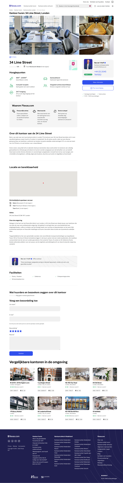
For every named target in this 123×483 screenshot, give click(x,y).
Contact (107, 2)
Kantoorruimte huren (30, 6)
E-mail (11, 315)
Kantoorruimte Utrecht (81, 468)
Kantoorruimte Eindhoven (82, 460)
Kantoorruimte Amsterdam (62, 440)
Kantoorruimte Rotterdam (82, 462)
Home (11, 10)
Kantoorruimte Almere (81, 448)
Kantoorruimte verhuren (45, 6)
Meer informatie (98, 82)
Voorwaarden (21, 446)
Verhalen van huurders (97, 2)
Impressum (100, 460)
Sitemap (15, 446)
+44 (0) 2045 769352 (103, 6)
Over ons (86, 2)
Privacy (10, 446)
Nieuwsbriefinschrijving (104, 465)
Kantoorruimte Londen (29, 10)
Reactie (11, 334)
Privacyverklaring (102, 458)
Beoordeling (13, 328)
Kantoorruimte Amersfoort (82, 451)
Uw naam (12, 304)
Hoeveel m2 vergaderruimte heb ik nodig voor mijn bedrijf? (40, 458)
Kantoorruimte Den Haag (82, 457)
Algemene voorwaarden (104, 447)
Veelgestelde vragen (103, 449)
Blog (98, 453)
